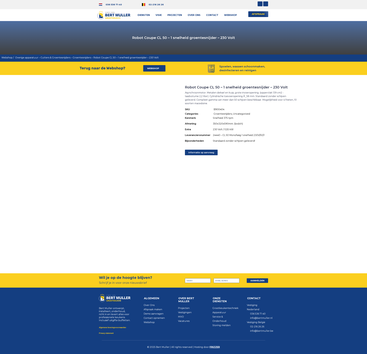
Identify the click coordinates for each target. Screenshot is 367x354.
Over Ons (194, 15)
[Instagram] (260, 3)
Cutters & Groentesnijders (55, 57)
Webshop (230, 15)
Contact (212, 15)
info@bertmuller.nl (261, 318)
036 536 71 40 (114, 4)
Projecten (174, 15)
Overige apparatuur (26, 57)
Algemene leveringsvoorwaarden (112, 328)
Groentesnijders (82, 57)
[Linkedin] (265, 3)
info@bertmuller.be (261, 331)
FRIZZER (215, 347)
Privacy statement (106, 333)
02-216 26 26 (156, 4)
